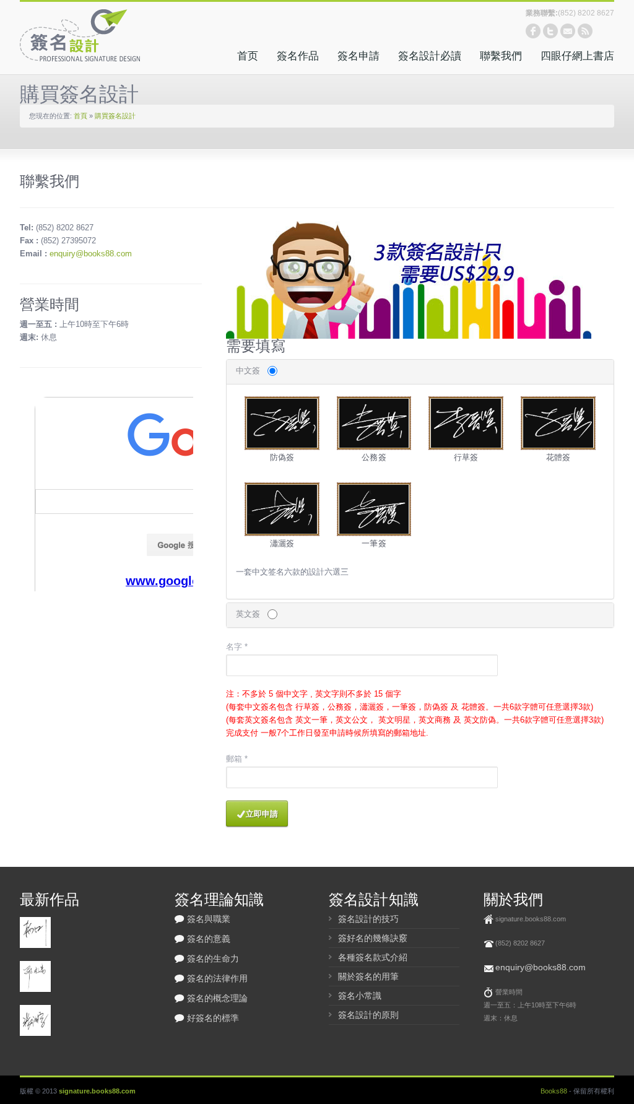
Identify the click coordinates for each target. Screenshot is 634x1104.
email (567, 31)
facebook (533, 31)
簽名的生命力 (213, 958)
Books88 (554, 1091)
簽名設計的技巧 (368, 919)
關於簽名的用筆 (368, 976)
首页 (247, 56)
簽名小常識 (359, 996)
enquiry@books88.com (91, 253)
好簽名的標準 (213, 1018)
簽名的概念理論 (217, 998)
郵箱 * (237, 758)
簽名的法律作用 (217, 978)
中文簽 (248, 370)
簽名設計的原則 (368, 1015)
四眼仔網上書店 (577, 56)
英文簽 (248, 614)
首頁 (80, 116)
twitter (550, 31)
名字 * (237, 646)
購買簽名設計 (115, 116)
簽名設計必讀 (429, 56)
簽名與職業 (208, 919)
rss (585, 31)
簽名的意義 (208, 939)
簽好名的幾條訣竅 (372, 938)
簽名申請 (358, 56)
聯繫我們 (501, 56)
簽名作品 (298, 56)
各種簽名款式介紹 (372, 957)
